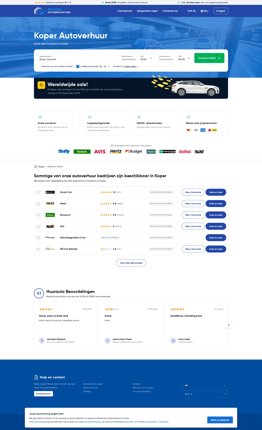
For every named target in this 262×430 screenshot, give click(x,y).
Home (41, 166)
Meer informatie (193, 192)
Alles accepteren (220, 420)
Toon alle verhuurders (131, 263)
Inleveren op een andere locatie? (57, 66)
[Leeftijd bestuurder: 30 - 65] (77, 66)
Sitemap (87, 391)
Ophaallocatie (45, 56)
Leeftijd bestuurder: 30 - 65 (93, 66)
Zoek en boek (215, 192)
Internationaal (125, 11)
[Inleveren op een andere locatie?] (39, 66)
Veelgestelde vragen (147, 11)
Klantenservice (170, 11)
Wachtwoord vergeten (143, 387)
